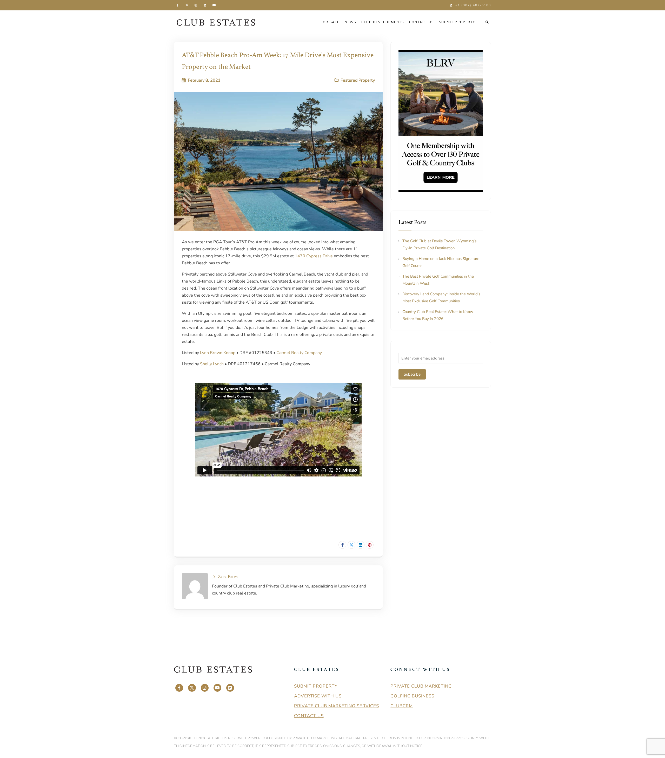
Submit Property (457, 22)
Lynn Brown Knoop (217, 353)
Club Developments (382, 22)
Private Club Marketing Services (336, 706)
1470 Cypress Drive (314, 256)
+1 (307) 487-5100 (473, 5)
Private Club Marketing (421, 686)
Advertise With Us (318, 696)
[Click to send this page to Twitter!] (351, 545)
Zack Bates (227, 577)
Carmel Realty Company (299, 353)
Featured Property (358, 80)
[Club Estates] (216, 22)
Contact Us (421, 22)
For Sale (330, 22)
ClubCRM (401, 706)
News (350, 22)
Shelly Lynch (212, 364)
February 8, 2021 (204, 80)
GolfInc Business (412, 696)
